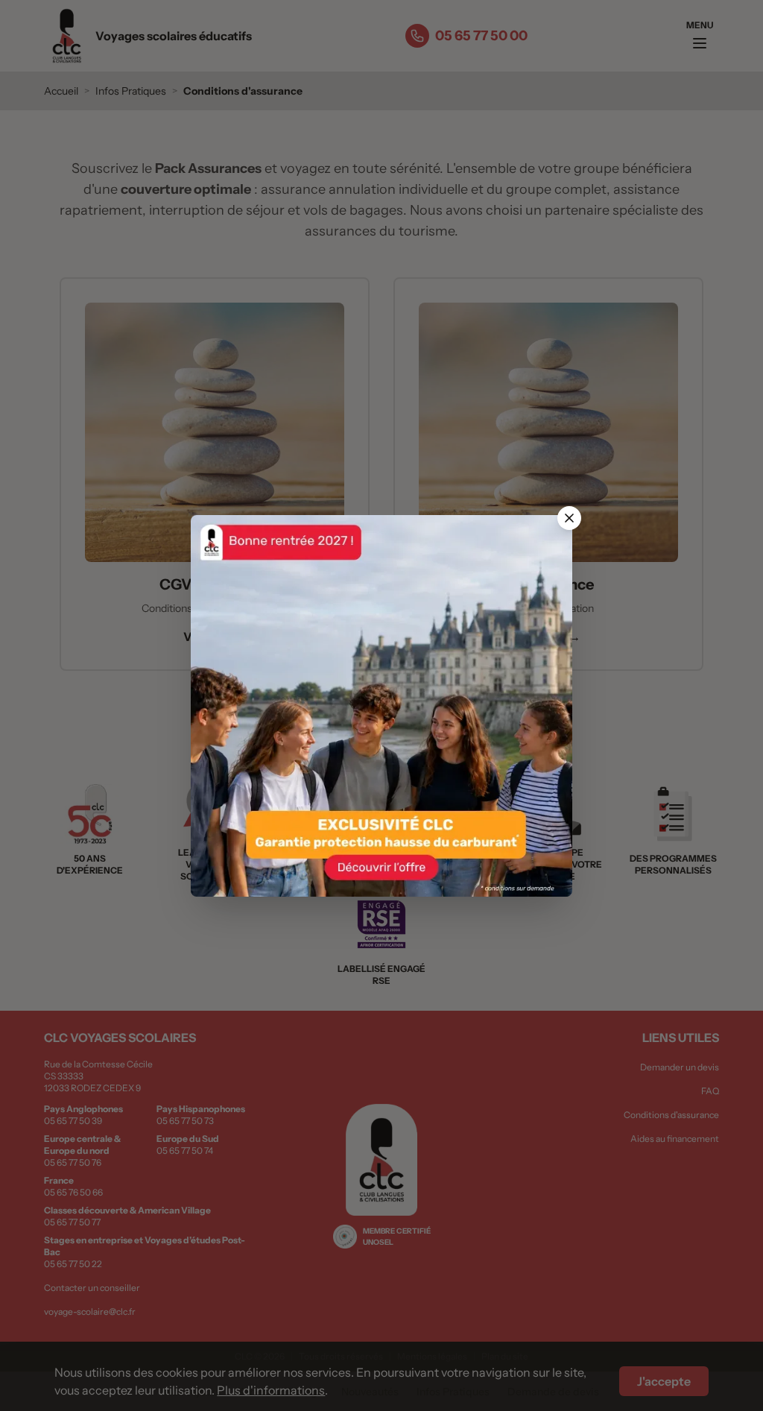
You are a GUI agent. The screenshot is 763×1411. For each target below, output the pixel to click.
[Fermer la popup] (569, 518)
